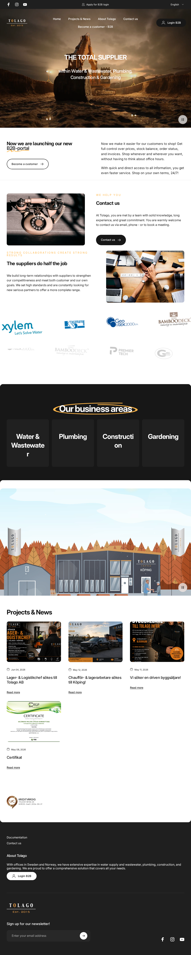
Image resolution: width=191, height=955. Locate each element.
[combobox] (177, 4)
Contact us (14, 843)
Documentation (17, 837)
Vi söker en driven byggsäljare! (155, 677)
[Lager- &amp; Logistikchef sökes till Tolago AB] (34, 642)
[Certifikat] (34, 721)
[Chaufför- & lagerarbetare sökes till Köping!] (95, 642)
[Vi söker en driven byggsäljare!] (157, 642)
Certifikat (14, 757)
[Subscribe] (83, 936)
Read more (13, 692)
